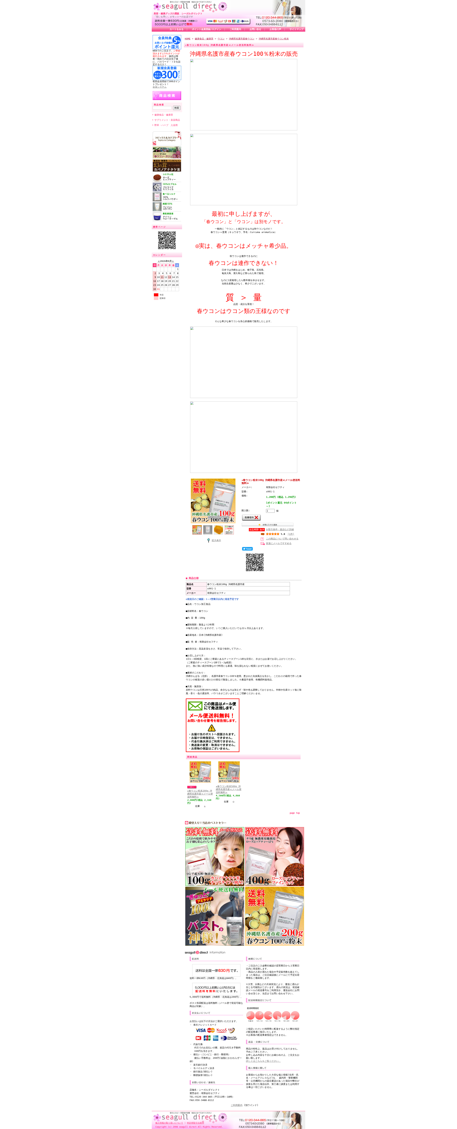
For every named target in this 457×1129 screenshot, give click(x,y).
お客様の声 (275, 29)
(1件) (291, 534)
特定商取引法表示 (195, 1123)
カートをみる (177, 29)
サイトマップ (296, 29)
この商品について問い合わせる (282, 538)
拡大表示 (216, 540)
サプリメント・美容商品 (167, 120)
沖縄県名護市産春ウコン (241, 38)
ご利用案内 (235, 29)
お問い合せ (255, 29)
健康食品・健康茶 (163, 114)
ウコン (221, 38)
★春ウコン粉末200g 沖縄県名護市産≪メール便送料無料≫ (200, 793)
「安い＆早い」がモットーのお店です (173, 16)
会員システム (160, 87)
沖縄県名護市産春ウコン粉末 (274, 38)
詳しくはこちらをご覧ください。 (263, 1061)
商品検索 (159, 104)
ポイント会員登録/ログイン (206, 29)
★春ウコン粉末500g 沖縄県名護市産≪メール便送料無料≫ (228, 789)
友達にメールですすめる (279, 543)
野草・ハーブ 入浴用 (166, 125)
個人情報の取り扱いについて (169, 1123)
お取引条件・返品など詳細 (280, 529)
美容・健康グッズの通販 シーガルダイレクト (178, 13)
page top (295, 813)
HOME (187, 38)
